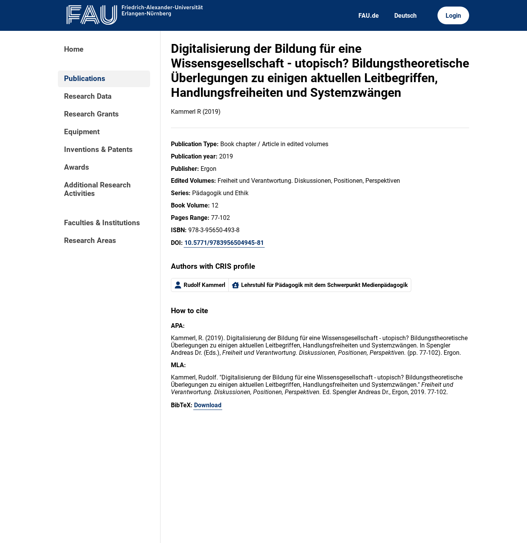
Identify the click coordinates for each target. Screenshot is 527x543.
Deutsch (405, 15)
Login (453, 15)
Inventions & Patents (98, 149)
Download (207, 405)
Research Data (87, 96)
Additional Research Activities (97, 189)
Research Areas (90, 240)
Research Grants (91, 114)
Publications (84, 78)
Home (73, 49)
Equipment (82, 132)
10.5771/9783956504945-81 (224, 242)
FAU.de (368, 15)
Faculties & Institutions (102, 223)
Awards (76, 167)
